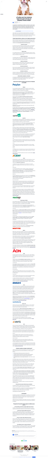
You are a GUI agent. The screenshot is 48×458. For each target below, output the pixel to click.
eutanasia (20, 212)
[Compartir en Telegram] (24, 441)
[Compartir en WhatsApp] (22, 441)
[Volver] (1, 1)
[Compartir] (46, 1)
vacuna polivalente (26, 298)
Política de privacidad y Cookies (24, 455)
